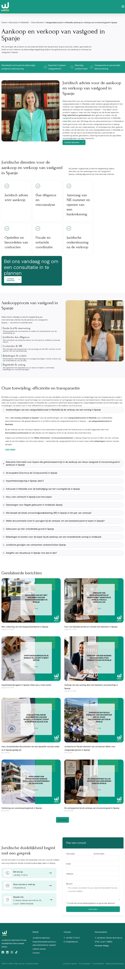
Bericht (69, 884)
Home (4, 22)
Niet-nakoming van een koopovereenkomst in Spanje (24, 626)
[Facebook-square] (2, 952)
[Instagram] (11, 952)
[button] (123, 6)
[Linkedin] (7, 952)
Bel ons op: (18, 872)
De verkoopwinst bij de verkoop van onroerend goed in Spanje (91, 808)
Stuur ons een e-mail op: (24, 884)
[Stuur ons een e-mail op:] (7, 885)
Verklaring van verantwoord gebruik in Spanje (21, 808)
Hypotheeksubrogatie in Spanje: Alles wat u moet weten (26, 685)
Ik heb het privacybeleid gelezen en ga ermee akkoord (91, 903)
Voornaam (70, 854)
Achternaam (99, 854)
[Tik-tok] (16, 952)
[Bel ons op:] (7, 873)
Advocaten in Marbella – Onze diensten (26, 22)
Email (68, 864)
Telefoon (69, 874)
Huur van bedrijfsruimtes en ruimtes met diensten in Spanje (90, 626)
